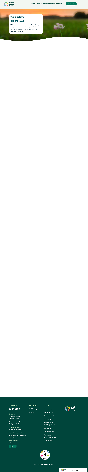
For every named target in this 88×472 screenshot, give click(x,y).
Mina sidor (71, 3)
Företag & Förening (49, 3)
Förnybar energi (35, 3)
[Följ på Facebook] (10, 446)
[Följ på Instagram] (13, 446)
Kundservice (59, 3)
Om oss (61, 6)
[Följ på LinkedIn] (15, 446)
